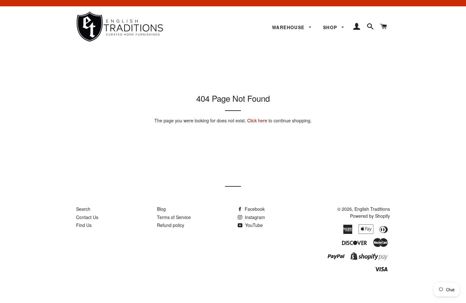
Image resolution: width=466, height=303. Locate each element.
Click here (257, 120)
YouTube (253, 225)
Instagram (254, 217)
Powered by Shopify (370, 216)
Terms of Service (174, 217)
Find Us (84, 225)
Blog (161, 209)
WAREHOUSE (289, 27)
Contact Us (87, 217)
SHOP (331, 27)
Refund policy (170, 225)
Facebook (254, 209)
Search (83, 209)
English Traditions (372, 209)
